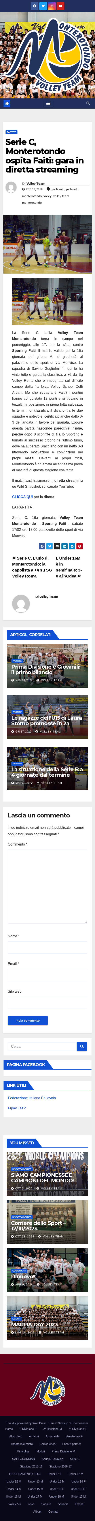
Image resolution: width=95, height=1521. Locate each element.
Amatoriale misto (22, 1444)
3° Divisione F (78, 1429)
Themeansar (80, 1423)
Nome (13, 936)
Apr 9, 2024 (24, 1284)
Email (13, 964)
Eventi (16, 1319)
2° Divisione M (52, 1429)
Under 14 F (78, 1481)
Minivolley (23, 1451)
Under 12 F (55, 1474)
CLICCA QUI (23, 497)
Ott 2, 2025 (23, 1188)
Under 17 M (35, 1496)
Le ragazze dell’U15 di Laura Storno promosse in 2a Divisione (46, 723)
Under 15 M (35, 1489)
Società (46, 1504)
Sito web (14, 991)
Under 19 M (78, 1496)
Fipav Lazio (17, 1108)
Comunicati (19, 1271)
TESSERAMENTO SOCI (25, 1474)
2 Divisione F (28, 1429)
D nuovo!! (23, 1276)
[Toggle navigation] (48, 103)
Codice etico (47, 1444)
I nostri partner (71, 1444)
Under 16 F (57, 1489)
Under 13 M (35, 1481)
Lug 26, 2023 (25, 1332)
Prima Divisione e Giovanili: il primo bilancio (45, 669)
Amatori (34, 1436)
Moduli (40, 1451)
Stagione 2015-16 (31, 1466)
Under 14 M (14, 1489)
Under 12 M (75, 1474)
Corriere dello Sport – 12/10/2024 (38, 1226)
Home (9, 1429)
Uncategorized (21, 1169)
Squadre (63, 1504)
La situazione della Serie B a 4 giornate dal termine (47, 772)
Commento (17, 844)
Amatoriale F (74, 1436)
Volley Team (36, 184)
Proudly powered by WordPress (27, 1423)
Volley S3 (14, 1504)
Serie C (75, 1459)
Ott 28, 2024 (24, 1236)
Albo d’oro (15, 1436)
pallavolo (58, 189)
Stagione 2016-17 (60, 1466)
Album (37, 1511)
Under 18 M (56, 1496)
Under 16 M (13, 1496)
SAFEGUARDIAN (23, 1459)
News (30, 1504)
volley (47, 196)
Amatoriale (52, 1436)
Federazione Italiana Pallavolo (32, 1098)
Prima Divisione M (63, 1451)
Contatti (53, 1511)
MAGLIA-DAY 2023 (34, 1324)
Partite (11, 132)
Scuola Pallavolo (52, 1459)
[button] (88, 103)
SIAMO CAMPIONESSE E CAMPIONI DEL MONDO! (42, 1178)
